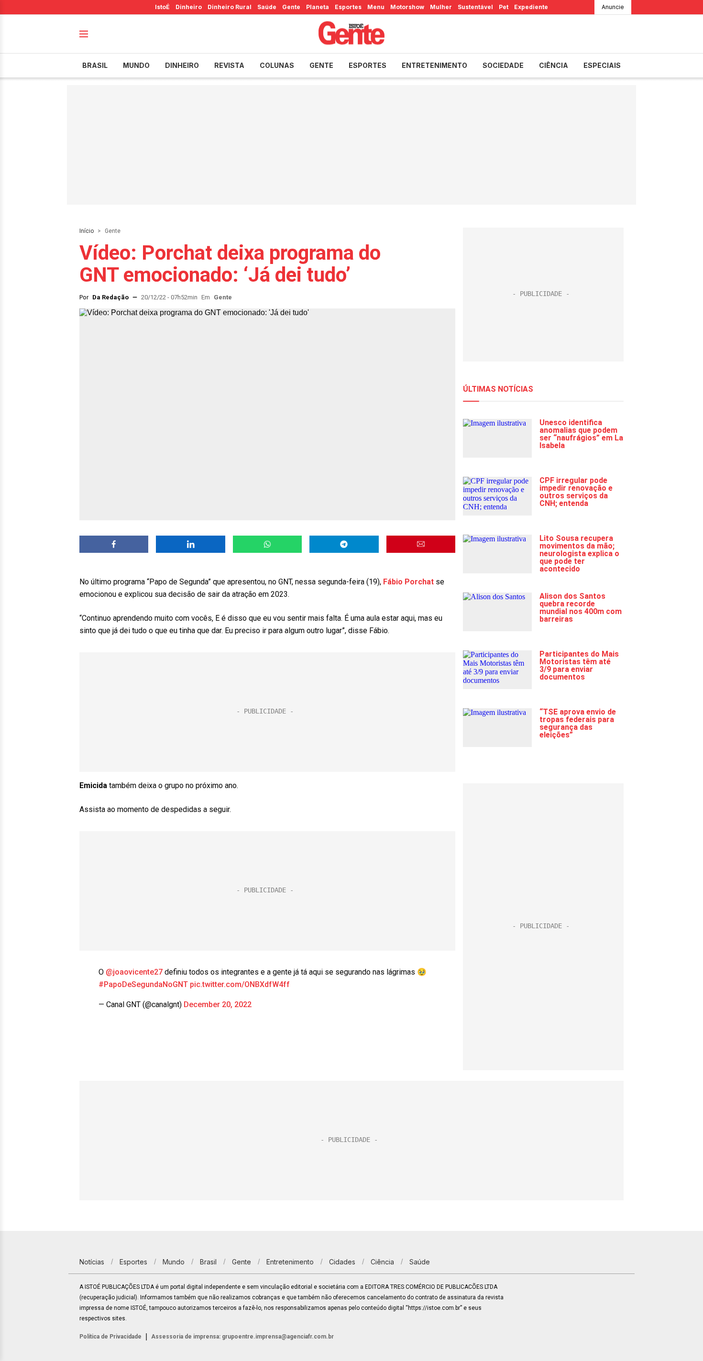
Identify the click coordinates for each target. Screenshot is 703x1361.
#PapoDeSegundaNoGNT (143, 984)
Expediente (531, 7)
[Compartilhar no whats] (267, 544)
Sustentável (475, 7)
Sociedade (503, 65)
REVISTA (229, 65)
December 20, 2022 (218, 1004)
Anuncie (613, 7)
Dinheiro (189, 7)
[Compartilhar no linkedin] (190, 544)
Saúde (266, 7)
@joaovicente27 (134, 972)
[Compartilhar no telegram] (343, 544)
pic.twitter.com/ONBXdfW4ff (240, 984)
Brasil (95, 65)
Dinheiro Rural (230, 7)
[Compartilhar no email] (420, 544)
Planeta (317, 7)
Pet (503, 7)
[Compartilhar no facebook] (113, 544)
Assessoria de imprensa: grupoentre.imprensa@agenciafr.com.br (242, 1336)
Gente (291, 7)
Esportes (348, 7)
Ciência (553, 65)
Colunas (277, 65)
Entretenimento (434, 65)
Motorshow (407, 7)
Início (86, 231)
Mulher (441, 7)
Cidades (342, 1262)
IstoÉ (162, 7)
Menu (375, 7)
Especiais (602, 65)
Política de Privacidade (110, 1336)
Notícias (91, 1262)
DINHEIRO (182, 65)
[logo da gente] (351, 34)
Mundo (136, 65)
